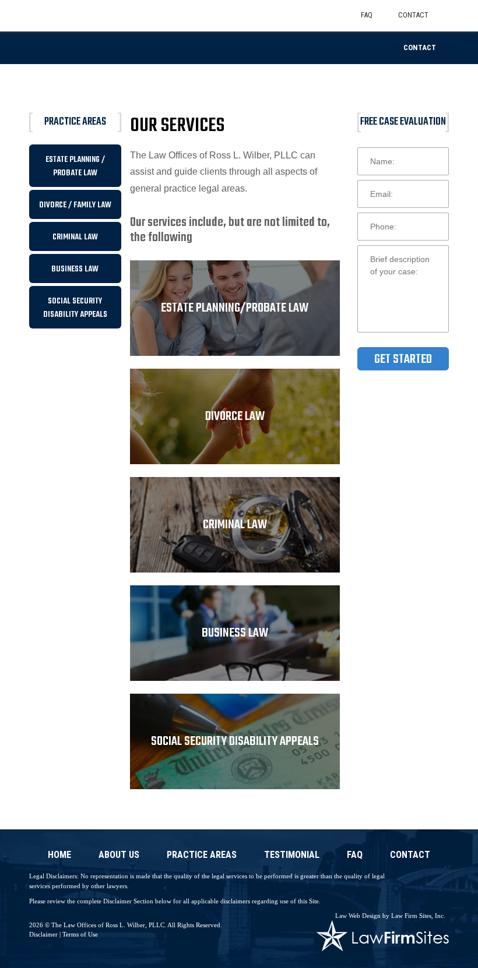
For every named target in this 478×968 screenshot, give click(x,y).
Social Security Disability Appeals (75, 308)
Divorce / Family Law (75, 205)
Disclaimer (43, 934)
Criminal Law (75, 237)
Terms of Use (80, 934)
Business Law (75, 269)
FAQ (355, 855)
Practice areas (202, 855)
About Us (119, 855)
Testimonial (291, 855)
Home (59, 855)
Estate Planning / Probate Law (75, 166)
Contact (419, 47)
